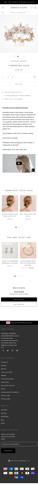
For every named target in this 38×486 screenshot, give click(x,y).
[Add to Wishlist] (34, 77)
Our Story (4, 410)
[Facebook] (3, 350)
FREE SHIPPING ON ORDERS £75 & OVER (22, 2)
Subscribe (8, 451)
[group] (10, 208)
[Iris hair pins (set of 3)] (28, 203)
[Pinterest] (17, 350)
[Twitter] (8, 350)
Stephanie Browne (19, 61)
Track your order (6, 372)
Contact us (4, 362)
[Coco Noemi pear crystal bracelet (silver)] (28, 250)
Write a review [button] (19, 299)
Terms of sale (5, 395)
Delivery (3, 365)
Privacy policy (5, 399)
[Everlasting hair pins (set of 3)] (10, 203)
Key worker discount (7, 385)
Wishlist (3, 375)
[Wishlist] (32, 7)
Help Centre (5, 382)
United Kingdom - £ (20, 461)
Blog (2, 420)
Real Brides (4, 416)
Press (3, 423)
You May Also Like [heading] (19, 237)
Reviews (3, 413)
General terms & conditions (10, 392)
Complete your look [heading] (19, 190)
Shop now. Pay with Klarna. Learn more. (21, 322)
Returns (3, 369)
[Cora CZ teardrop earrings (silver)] (10, 250)
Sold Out (19, 84)
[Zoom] (33, 20)
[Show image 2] (20, 56)
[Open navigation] (3, 7)
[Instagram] (12, 350)
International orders (7, 379)
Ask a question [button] (19, 304)
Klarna (3, 389)
